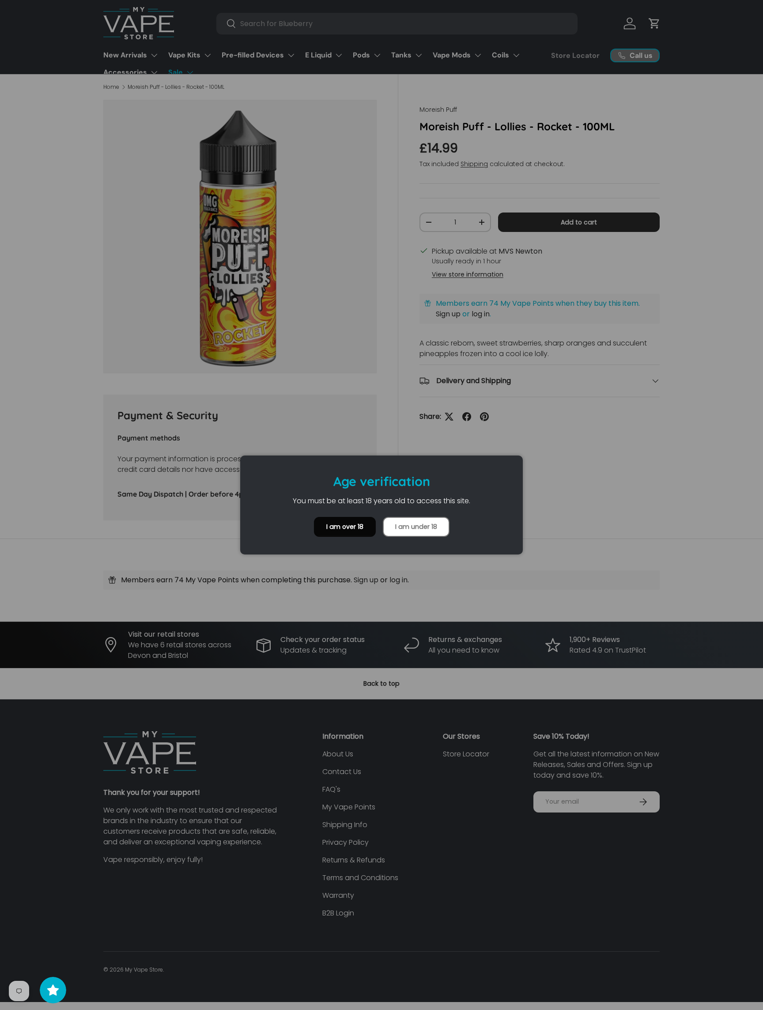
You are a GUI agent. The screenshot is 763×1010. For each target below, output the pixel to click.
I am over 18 (344, 526)
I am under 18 (416, 526)
